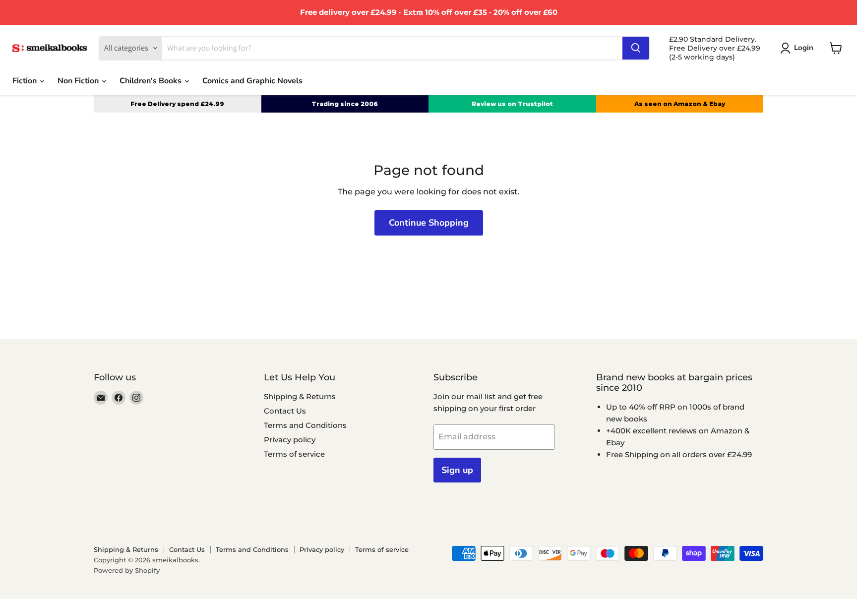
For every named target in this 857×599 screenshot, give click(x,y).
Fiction (25, 80)
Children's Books (152, 80)
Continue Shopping (429, 223)
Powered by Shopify (127, 570)
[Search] (635, 48)
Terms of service (294, 454)
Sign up (457, 470)
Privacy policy (289, 439)
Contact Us (285, 411)
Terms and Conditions (305, 425)
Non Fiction (79, 80)
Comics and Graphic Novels (252, 80)
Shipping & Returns (300, 396)
